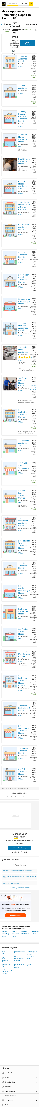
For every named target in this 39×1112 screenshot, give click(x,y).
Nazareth (24, 931)
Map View (8, 24)
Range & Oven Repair (6, 965)
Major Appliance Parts (32, 957)
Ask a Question (20, 865)
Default (32, 24)
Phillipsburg (15, 931)
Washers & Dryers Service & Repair (19, 958)
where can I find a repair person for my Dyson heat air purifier (19, 877)
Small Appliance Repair (19, 952)
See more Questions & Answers (19, 888)
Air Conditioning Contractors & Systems (7, 971)
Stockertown (25, 934)
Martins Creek (4, 937)
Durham (14, 936)
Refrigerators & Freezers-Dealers (19, 965)
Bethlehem (5, 931)
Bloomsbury (5, 934)
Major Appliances (5, 952)
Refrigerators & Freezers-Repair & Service (32, 952)
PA (8, 788)
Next (30, 796)
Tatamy (34, 934)
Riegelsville (15, 934)
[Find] (31, 3)
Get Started (27, 43)
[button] (36, 4)
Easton (14, 788)
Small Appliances (30, 965)
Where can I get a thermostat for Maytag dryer (17, 870)
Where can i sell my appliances (12, 883)
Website (20, 66)
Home (3, 788)
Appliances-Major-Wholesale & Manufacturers (6, 959)
